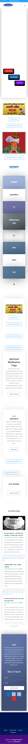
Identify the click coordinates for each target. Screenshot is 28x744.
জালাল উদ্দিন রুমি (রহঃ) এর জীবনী (14, 158)
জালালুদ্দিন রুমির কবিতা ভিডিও (14, 347)
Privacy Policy (12, 730)
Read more (14, 626)
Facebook (14, 77)
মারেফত (14, 182)
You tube (9, 71)
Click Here (14, 119)
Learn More (14, 394)
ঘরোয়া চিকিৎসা (21, 537)
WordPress (17, 742)
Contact (20, 730)
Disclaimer (13, 732)
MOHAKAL (8, 537)
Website (19, 83)
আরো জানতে (14, 449)
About (5, 730)
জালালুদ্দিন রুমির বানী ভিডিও (14, 336)
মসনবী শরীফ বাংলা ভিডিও (14, 126)
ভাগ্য (5, 604)
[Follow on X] (14, 694)
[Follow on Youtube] (14, 699)
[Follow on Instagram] (19, 694)
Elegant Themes (17, 739)
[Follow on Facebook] (8, 694)
